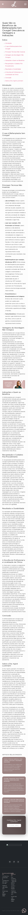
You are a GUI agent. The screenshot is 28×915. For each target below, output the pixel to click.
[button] (2, 4)
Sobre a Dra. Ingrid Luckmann (14, 80)
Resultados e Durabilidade (13, 69)
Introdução (8, 43)
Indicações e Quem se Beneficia (14, 60)
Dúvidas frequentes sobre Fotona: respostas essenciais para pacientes (14, 780)
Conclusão (8, 77)
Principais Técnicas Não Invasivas (15, 52)
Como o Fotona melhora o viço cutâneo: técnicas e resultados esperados (13, 760)
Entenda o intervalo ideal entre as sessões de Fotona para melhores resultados (14, 801)
